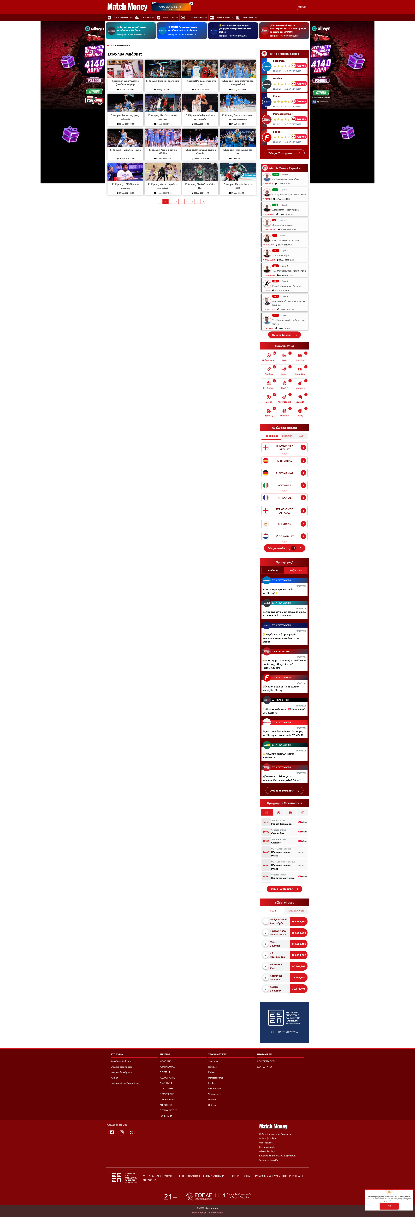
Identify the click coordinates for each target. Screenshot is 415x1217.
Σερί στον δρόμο (280, 255)
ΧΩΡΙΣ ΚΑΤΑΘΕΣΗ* (267, 1061)
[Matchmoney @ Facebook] (111, 1132)
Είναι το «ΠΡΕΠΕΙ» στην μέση (286, 240)
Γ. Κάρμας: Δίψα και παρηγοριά (162, 80)
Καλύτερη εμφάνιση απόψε (285, 179)
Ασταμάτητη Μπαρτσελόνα (285, 209)
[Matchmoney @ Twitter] (131, 1132)
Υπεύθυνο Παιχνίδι (268, 1159)
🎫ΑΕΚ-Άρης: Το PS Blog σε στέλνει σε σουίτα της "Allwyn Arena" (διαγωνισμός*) (284, 664)
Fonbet (277, 131)
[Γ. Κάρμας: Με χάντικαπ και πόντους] (163, 103)
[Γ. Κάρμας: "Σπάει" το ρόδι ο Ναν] (200, 172)
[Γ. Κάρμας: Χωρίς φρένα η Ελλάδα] (163, 138)
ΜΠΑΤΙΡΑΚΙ (165, 1061)
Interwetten (214, 1088)
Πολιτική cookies (267, 1138)
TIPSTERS (165, 1054)
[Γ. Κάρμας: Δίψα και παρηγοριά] (163, 69)
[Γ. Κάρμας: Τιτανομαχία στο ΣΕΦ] (238, 138)
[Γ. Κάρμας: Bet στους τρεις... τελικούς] (125, 103)
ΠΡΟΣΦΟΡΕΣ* (264, 1054)
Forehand (266, 290)
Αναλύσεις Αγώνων (121, 1061)
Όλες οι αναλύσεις (281, 548)
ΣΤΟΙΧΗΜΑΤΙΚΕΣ (217, 1054)
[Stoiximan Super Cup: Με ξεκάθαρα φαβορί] (125, 69)
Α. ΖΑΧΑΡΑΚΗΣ (269, 260)
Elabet (277, 96)
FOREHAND (166, 1115)
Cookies (393, 1200)
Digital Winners (215, 1212)
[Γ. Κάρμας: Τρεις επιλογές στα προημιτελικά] (238, 69)
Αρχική (114, 1077)
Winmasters (214, 1093)
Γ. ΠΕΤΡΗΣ (267, 199)
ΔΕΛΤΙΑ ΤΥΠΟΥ (264, 1066)
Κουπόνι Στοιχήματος (121, 1072)
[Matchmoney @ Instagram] (121, 1132)
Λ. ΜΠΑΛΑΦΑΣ (269, 275)
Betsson (212, 1104)
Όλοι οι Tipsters (282, 335)
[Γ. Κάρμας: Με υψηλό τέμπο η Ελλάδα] (200, 138)
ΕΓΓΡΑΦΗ (302, 7)
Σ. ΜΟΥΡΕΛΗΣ (269, 214)
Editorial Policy (267, 1151)
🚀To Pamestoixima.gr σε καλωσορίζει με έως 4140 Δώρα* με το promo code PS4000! (288, 28)
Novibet (277, 78)
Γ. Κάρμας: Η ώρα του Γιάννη (125, 149)
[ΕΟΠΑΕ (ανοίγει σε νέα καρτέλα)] (218, 1196)
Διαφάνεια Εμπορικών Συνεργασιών (277, 1155)
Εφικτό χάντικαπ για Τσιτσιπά (286, 286)
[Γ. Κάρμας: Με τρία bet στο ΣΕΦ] (238, 172)
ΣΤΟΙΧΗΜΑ (117, 1054)
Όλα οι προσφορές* (282, 790)
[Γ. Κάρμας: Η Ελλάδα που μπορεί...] (125, 172)
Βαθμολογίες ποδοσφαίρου (125, 1082)
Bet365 (212, 1099)
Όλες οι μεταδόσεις (282, 888)
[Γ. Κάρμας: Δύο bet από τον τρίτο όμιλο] (200, 103)
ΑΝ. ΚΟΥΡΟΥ (268, 244)
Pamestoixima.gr (282, 113)
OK (389, 1206)
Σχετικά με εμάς (267, 1146)
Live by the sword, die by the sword (289, 194)
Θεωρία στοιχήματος (121, 1066)
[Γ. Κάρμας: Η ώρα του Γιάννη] (125, 138)
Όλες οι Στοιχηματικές (282, 153)
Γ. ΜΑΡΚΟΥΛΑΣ (269, 309)
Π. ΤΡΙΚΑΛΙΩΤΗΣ (269, 229)
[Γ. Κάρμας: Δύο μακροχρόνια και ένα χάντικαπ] (238, 103)
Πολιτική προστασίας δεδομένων (276, 1133)
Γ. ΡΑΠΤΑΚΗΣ (268, 328)
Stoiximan (279, 60)
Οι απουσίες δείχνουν (283, 225)
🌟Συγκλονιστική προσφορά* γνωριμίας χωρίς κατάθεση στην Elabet (235, 28)
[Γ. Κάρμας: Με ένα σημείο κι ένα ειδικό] (163, 172)
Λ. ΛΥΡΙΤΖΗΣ (268, 183)
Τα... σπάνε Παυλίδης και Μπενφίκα (289, 270)
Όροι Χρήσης (265, 1142)
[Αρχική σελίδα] (108, 45)
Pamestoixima (215, 1077)
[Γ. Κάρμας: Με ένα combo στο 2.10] (200, 69)
